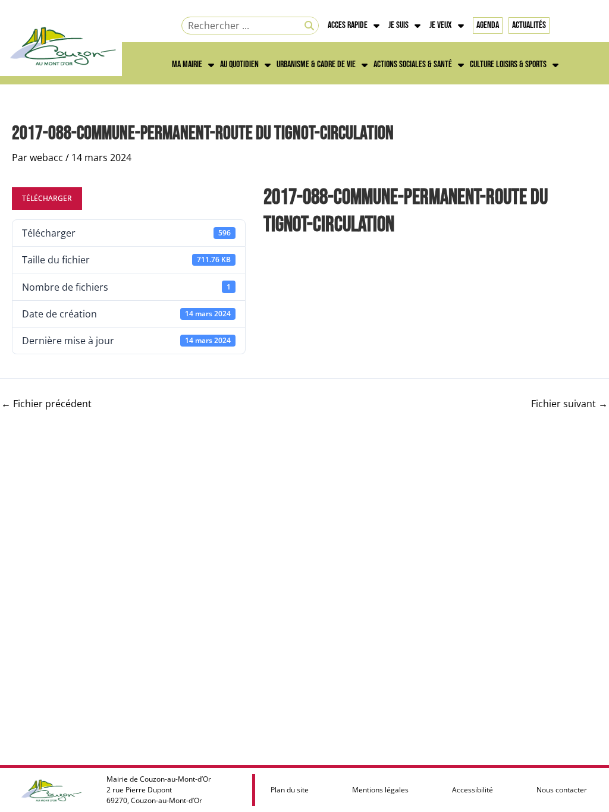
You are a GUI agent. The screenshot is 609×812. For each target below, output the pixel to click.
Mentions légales (380, 790)
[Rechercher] (309, 25)
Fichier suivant (569, 403)
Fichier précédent (46, 403)
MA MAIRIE (187, 64)
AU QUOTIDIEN (239, 64)
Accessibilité (472, 790)
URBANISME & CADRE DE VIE (316, 64)
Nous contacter (561, 790)
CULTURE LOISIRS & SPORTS (508, 64)
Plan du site (290, 790)
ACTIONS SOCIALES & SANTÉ (412, 64)
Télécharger (47, 198)
